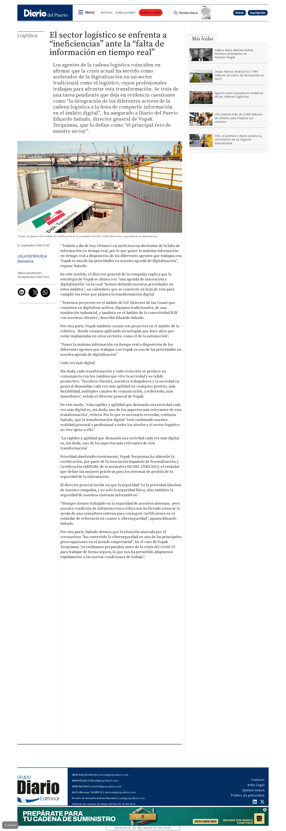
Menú (89, 12)
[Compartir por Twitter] (33, 292)
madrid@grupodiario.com (106, 786)
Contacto (257, 780)
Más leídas (202, 38)
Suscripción (257, 13)
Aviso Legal (255, 785)
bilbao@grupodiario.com (104, 780)
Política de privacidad (247, 795)
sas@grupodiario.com (132, 798)
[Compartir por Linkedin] (21, 292)
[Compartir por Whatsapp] (45, 292)
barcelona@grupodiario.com (111, 774)
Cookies (10, 825)
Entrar (239, 13)
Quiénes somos (253, 790)
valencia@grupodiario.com (120, 792)
